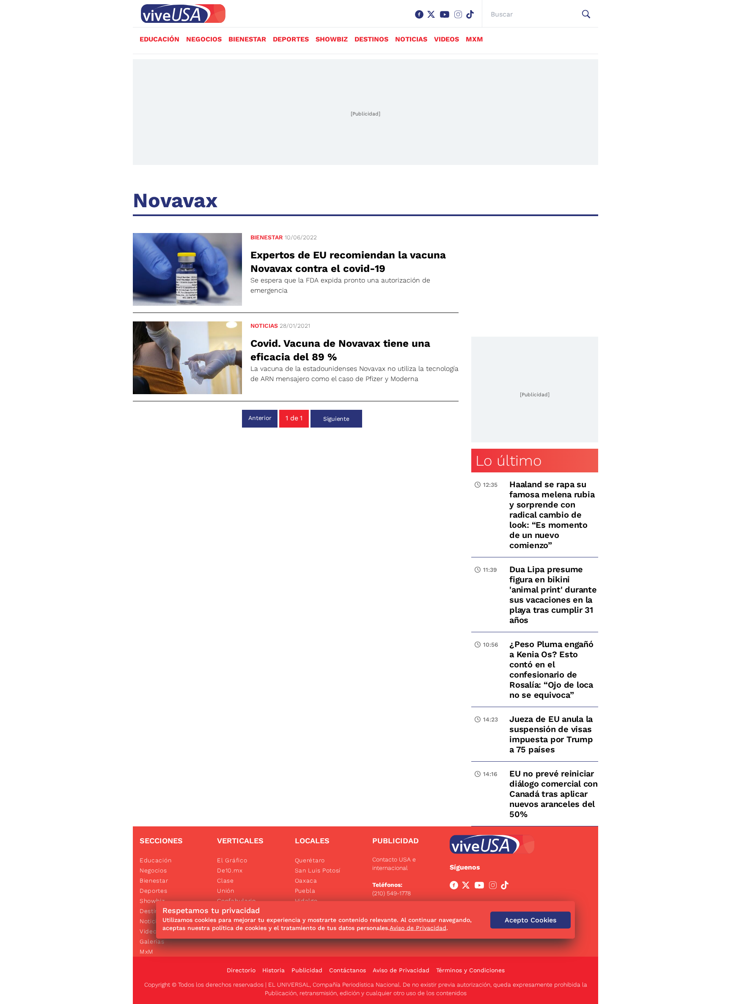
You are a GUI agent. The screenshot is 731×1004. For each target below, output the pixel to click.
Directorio (241, 970)
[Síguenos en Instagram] (460, 18)
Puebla (305, 890)
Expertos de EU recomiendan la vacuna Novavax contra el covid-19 (348, 261)
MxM (474, 39)
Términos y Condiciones (470, 970)
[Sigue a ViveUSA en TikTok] (506, 887)
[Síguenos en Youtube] (446, 18)
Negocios (204, 39)
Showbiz (332, 39)
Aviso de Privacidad (401, 970)
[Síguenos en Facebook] (421, 18)
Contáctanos (347, 970)
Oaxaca (306, 880)
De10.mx (229, 870)
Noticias (411, 39)
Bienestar (247, 39)
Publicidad (306, 970)
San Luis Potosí (318, 870)
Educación (159, 39)
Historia (273, 970)
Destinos (371, 39)
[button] (586, 14)
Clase (225, 880)
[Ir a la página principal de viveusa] (179, 13)
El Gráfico (232, 860)
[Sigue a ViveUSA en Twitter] (467, 887)
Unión (225, 890)
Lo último (508, 460)
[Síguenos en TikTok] (472, 18)
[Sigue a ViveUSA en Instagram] (494, 887)
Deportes (291, 39)
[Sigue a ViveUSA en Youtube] (481, 887)
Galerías (152, 941)
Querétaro (310, 860)
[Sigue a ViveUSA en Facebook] (456, 887)
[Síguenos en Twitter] (433, 18)
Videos (446, 39)
